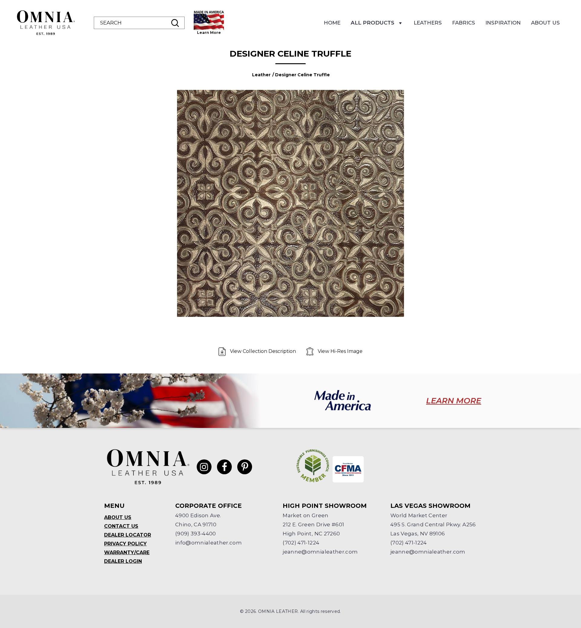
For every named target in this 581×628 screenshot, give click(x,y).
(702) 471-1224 (301, 543)
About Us (545, 23)
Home (332, 23)
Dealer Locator (127, 535)
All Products (372, 23)
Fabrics (463, 23)
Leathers (428, 23)
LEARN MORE (453, 401)
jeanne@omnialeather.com (320, 552)
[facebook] (224, 466)
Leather (261, 74)
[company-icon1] (313, 465)
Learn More (209, 32)
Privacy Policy (125, 544)
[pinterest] (244, 466)
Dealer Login (123, 561)
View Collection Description (263, 351)
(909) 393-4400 (195, 534)
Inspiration (503, 23)
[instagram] (204, 466)
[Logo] (45, 22)
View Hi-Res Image (340, 351)
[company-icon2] (348, 469)
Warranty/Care (126, 552)
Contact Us (121, 526)
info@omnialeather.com (208, 543)
